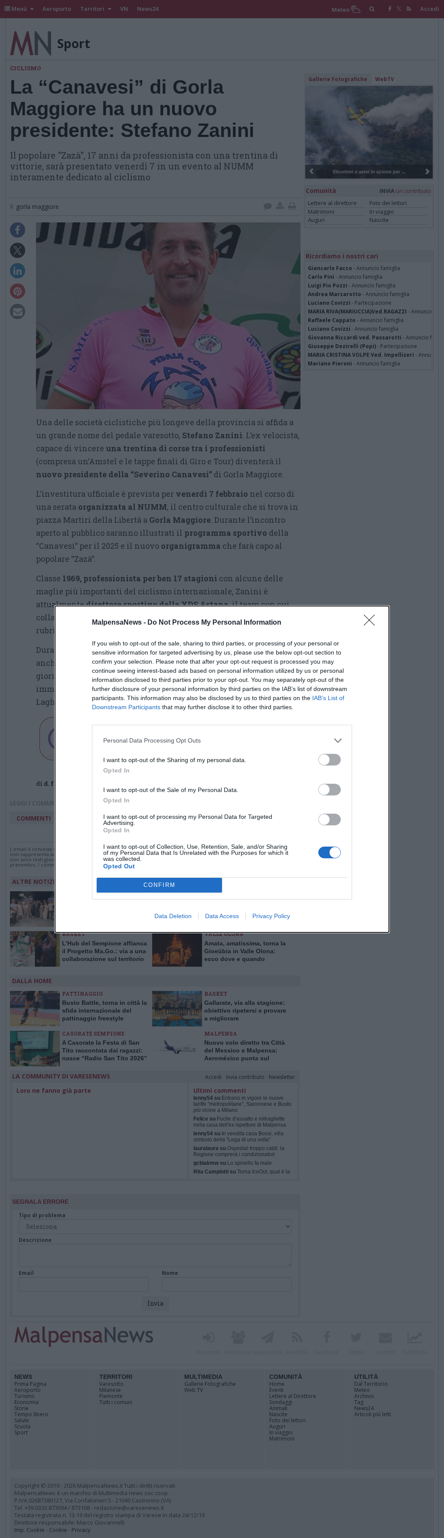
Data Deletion (173, 915)
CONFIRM (160, 885)
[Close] (372, 623)
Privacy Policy (271, 915)
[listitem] (222, 740)
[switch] (329, 760)
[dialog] (222, 769)
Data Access (222, 915)
